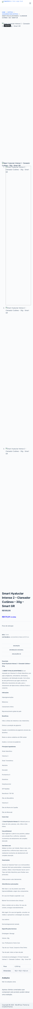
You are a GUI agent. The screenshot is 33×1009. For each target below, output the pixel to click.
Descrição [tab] (16, 645)
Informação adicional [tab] (16, 650)
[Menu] (30, 3)
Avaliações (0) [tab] (16, 654)
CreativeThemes (7, 1007)
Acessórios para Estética (20, 637)
